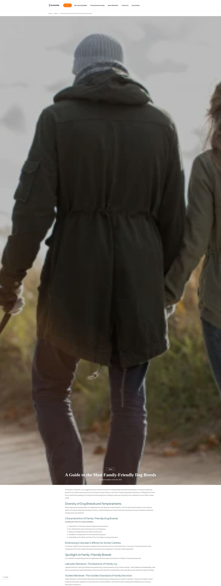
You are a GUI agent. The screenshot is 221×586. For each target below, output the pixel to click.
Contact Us (125, 5)
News (110, 469)
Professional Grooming (97, 5)
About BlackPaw (113, 5)
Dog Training (136, 5)
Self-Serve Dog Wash (80, 5)
